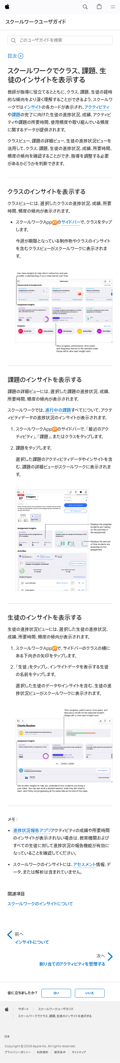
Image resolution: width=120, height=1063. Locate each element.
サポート (23, 1009)
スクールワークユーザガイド (36, 22)
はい (56, 993)
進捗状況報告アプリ (32, 831)
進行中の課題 (58, 410)
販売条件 (60, 1052)
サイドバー (70, 222)
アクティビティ (96, 107)
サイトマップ (79, 1052)
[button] (85, 7)
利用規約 (42, 1052)
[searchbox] (60, 40)
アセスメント (84, 865)
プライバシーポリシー (18, 1052)
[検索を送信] (14, 41)
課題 (16, 115)
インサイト (33, 107)
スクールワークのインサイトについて (40, 904)
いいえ (89, 993)
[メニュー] (113, 7)
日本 (7, 1037)
